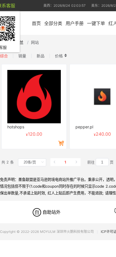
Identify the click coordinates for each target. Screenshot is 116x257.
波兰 (19, 42)
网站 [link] (35, 42)
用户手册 (75, 23)
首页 (36, 23)
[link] (19, 42)
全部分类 (53, 23)
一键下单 (96, 23)
